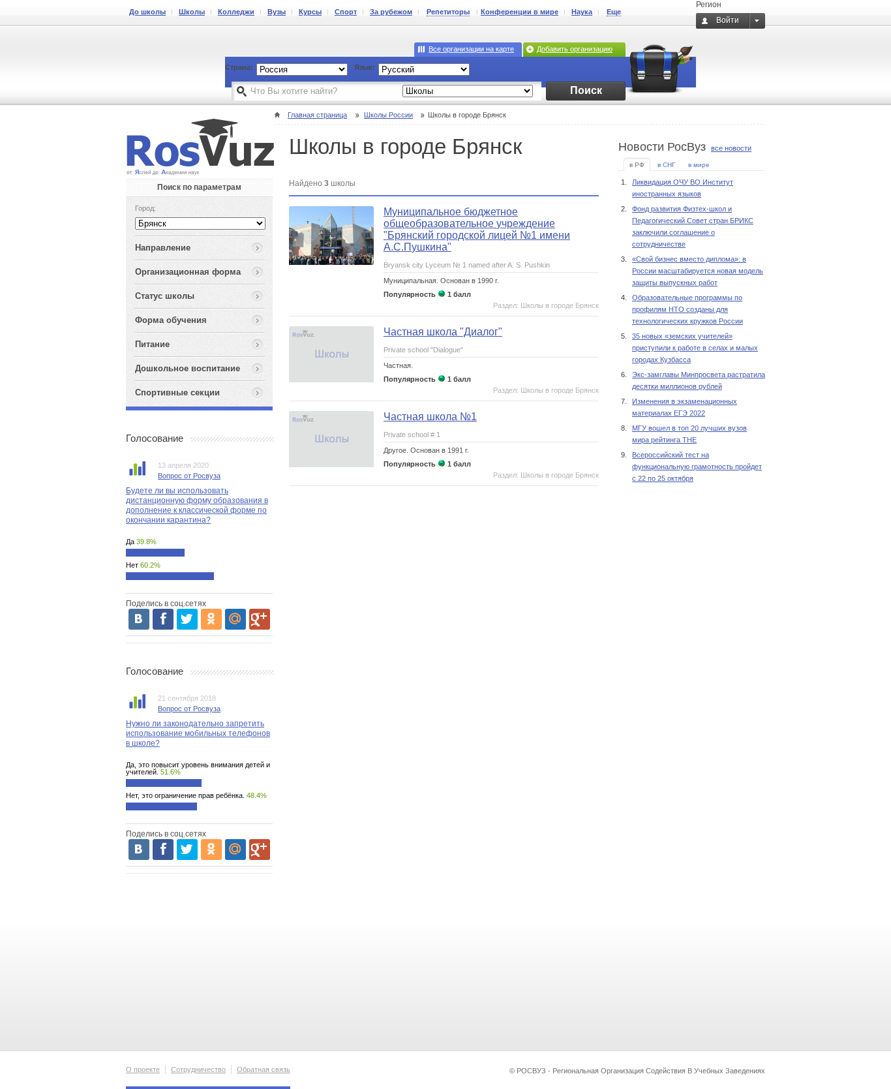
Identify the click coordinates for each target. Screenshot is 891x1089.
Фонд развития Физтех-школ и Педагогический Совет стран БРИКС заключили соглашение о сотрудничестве (692, 226)
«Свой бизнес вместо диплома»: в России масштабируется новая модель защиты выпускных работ (697, 270)
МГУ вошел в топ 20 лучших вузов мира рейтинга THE (689, 434)
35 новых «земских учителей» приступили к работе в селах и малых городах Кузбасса (695, 347)
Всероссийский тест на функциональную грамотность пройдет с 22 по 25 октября (697, 466)
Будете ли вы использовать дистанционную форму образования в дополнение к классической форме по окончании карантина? (197, 505)
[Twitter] (187, 619)
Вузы (276, 12)
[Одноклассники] (211, 619)
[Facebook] (163, 619)
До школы (147, 12)
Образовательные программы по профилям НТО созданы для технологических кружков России (687, 309)
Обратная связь (263, 1069)
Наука (581, 12)
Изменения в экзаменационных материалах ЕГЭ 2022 (684, 407)
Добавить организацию (574, 49)
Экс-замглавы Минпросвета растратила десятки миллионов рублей (698, 380)
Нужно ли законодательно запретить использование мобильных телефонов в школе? (198, 733)
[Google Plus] (259, 619)
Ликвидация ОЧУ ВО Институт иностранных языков (682, 188)
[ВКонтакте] (138, 619)
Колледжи (236, 12)
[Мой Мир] (235, 619)
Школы (192, 12)
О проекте (143, 1069)
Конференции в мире (519, 12)
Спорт (346, 12)
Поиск (586, 90)
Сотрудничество (198, 1069)
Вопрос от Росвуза (189, 476)
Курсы (310, 12)
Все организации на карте (471, 49)
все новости (731, 148)
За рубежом (391, 12)
